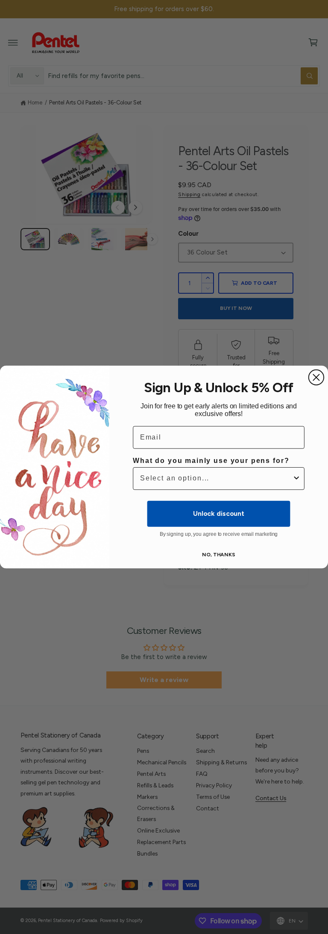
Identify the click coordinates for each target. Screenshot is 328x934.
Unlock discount (218, 513)
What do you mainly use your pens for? (211, 460)
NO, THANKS (218, 555)
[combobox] (216, 478)
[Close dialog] (316, 377)
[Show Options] (296, 478)
